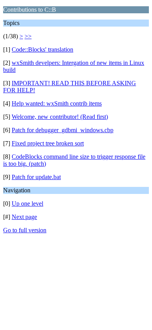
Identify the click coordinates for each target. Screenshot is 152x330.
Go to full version (24, 230)
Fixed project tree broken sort (48, 143)
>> (28, 36)
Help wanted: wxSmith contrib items (57, 103)
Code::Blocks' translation (42, 49)
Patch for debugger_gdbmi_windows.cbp (62, 130)
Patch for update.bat (36, 177)
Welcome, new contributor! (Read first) (60, 116)
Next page (24, 216)
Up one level (27, 203)
